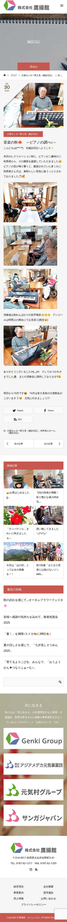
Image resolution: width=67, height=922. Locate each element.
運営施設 (48, 892)
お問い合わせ (48, 898)
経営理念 (19, 886)
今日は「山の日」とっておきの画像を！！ (17, 569)
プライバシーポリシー (33, 904)
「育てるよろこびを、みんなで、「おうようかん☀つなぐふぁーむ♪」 (32, 665)
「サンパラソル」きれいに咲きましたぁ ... (17, 533)
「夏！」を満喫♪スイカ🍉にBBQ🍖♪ (29, 634)
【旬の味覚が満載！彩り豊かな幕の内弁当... (47, 497)
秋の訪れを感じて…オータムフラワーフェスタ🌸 (33, 603)
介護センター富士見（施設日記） (23, 134)
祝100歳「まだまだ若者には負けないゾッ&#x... (48, 569)
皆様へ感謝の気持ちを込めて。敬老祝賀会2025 (31, 619)
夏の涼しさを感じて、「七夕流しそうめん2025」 (31, 648)
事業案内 (19, 892)
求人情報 (19, 898)
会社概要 (48, 886)
